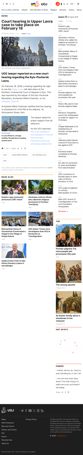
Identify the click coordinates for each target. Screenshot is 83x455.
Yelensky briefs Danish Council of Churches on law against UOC (68, 142)
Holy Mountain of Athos (39, 10)
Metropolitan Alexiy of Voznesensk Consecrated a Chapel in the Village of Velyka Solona (68, 56)
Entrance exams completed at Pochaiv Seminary (67, 153)
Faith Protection (8, 423)
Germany (62, 10)
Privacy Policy (31, 419)
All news (62, 211)
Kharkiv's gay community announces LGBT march (68, 28)
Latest (60, 21)
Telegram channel (10, 101)
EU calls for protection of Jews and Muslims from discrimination (68, 165)
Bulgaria (54, 10)
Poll (3, 433)
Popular (69, 21)
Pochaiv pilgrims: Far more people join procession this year (67, 94)
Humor (60, 366)
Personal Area (7, 440)
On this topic (6, 133)
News (5, 16)
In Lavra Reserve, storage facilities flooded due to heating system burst (14, 138)
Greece (71, 10)
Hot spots (62, 329)
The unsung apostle (65, 285)
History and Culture (9, 430)
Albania (24, 10)
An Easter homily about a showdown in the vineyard (68, 318)
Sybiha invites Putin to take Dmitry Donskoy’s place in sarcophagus (13, 263)
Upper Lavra (17, 89)
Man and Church (8, 426)
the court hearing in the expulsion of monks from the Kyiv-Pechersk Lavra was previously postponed (42, 137)
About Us (5, 443)
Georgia (80, 10)
